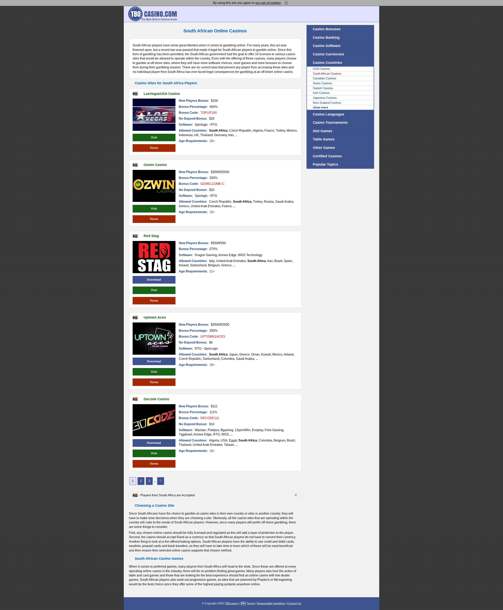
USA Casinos (321, 68)
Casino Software (327, 46)
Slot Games (322, 131)
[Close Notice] (286, 2)
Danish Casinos (323, 88)
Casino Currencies (328, 54)
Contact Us (294, 603)
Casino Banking (326, 37)
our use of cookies (268, 3)
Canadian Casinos (324, 78)
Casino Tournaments (330, 122)
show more (320, 107)
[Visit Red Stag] (154, 257)
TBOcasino (231, 603)
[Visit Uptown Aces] (154, 338)
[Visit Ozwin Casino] (154, 186)
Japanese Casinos (325, 97)
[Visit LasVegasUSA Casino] (154, 115)
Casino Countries (327, 62)
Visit (154, 137)
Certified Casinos (327, 156)
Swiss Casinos (322, 83)
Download (154, 279)
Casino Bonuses (327, 29)
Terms (154, 147)
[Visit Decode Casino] (154, 420)
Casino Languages (328, 114)
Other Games (324, 148)
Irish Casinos (321, 92)
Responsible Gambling (271, 603)
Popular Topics (325, 164)
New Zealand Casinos (327, 102)
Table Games (324, 139)
